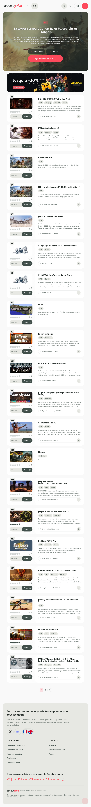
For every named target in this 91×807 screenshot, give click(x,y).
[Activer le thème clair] (64, 6)
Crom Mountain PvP (47, 423)
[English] (30, 731)
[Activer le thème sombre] (70, 6)
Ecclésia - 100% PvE (47, 541)
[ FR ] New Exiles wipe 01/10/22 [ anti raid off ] (59, 187)
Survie (65, 103)
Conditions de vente (15, 750)
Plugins (51, 754)
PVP (40, 191)
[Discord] (17, 732)
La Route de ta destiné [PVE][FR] (53, 363)
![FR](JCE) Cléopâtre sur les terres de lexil (57, 246)
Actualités (53, 745)
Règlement (11, 758)
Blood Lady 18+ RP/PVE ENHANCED (54, 99)
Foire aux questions (15, 754)
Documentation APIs (57, 750)
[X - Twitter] (10, 732)
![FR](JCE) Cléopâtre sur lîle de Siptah (55, 275)
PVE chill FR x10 (45, 158)
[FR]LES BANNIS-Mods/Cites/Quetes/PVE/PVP (52, 483)
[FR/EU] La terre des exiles (50, 216)
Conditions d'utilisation (16, 745)
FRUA (40, 305)
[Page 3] (53, 690)
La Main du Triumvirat (48, 630)
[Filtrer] (85, 801)
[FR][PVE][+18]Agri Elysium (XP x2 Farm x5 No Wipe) (58, 394)
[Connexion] (77, 6)
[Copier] (79, 116)
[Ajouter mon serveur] (85, 6)
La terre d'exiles (45, 334)
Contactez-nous (13, 762)
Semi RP (57, 103)
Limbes (41, 452)
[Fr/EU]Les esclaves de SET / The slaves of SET (58, 601)
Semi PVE (48, 338)
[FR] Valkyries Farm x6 (48, 128)
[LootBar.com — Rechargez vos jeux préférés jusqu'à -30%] (45, 82)
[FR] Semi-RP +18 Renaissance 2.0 (53, 512)
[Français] (25, 731)
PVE (40, 103)
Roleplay (48, 103)
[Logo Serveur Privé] (13, 6)
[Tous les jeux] (27, 6)
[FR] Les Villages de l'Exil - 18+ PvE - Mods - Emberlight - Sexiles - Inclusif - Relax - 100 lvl (58, 660)
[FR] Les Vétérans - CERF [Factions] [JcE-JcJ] (58, 570)
